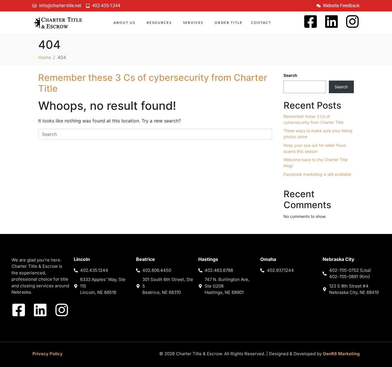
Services (193, 22)
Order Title (228, 22)
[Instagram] (352, 21)
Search (290, 75)
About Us (124, 22)
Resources (159, 22)
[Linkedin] (331, 21)
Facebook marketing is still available (317, 174)
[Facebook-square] (310, 21)
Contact (261, 22)
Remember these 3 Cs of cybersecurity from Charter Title (152, 83)
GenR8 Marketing (341, 353)
